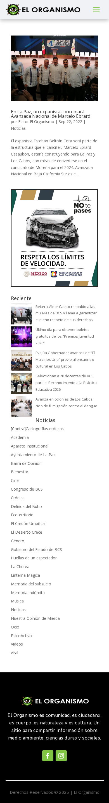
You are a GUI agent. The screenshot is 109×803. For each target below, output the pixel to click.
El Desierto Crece (26, 532)
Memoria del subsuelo (31, 584)
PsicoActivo (21, 635)
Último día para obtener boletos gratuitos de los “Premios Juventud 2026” (64, 336)
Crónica (18, 497)
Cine (15, 480)
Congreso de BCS (27, 489)
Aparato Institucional (29, 446)
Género (17, 540)
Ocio (15, 627)
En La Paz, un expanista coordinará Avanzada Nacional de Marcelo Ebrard (50, 114)
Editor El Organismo (36, 121)
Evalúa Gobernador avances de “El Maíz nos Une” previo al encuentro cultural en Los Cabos (65, 359)
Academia (20, 437)
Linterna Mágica (25, 575)
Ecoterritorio (22, 514)
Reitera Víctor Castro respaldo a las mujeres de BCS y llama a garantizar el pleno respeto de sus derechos (66, 313)
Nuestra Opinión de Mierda (35, 618)
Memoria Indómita (28, 592)
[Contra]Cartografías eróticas (37, 428)
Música (17, 601)
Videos (17, 644)
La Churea (20, 566)
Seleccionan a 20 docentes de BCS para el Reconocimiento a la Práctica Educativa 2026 (66, 382)
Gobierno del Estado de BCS (36, 549)
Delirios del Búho (26, 506)
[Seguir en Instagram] (61, 755)
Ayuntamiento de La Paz (33, 454)
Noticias (18, 128)
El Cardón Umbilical (28, 523)
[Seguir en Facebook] (47, 755)
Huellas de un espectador (34, 558)
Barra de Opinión (26, 463)
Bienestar (19, 471)
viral (14, 652)
